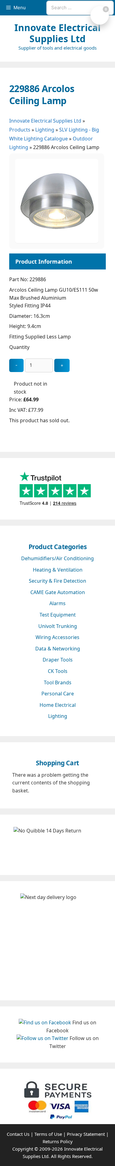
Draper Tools (58, 659)
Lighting (44, 129)
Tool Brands (57, 682)
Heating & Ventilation (57, 569)
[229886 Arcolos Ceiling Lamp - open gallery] (57, 241)
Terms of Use (48, 1134)
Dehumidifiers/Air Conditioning (57, 558)
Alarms (57, 603)
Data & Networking (57, 648)
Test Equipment (58, 614)
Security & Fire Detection (57, 580)
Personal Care (57, 693)
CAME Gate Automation (57, 592)
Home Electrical (58, 705)
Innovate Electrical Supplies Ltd (57, 33)
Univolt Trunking (57, 626)
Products (19, 129)
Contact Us (18, 1134)
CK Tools (57, 671)
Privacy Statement (86, 1134)
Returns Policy (58, 1141)
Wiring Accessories (57, 637)
